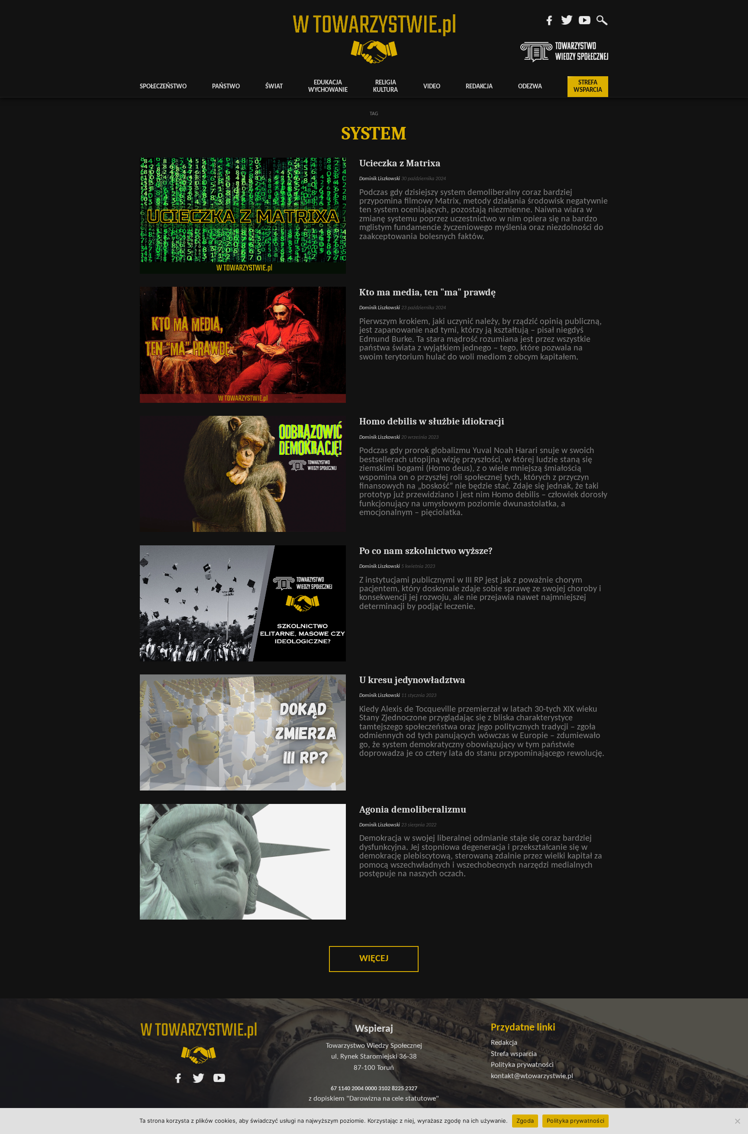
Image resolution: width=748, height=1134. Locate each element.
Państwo (226, 87)
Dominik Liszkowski (379, 178)
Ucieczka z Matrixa (400, 163)
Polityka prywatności (575, 1120)
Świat (274, 87)
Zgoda (525, 1120)
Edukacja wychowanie (328, 87)
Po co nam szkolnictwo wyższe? (426, 551)
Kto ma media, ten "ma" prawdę (427, 292)
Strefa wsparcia (588, 87)
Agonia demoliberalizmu (412, 809)
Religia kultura (385, 87)
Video (431, 87)
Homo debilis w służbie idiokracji (431, 421)
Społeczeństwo (163, 87)
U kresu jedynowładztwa (412, 680)
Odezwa (530, 87)
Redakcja (479, 87)
